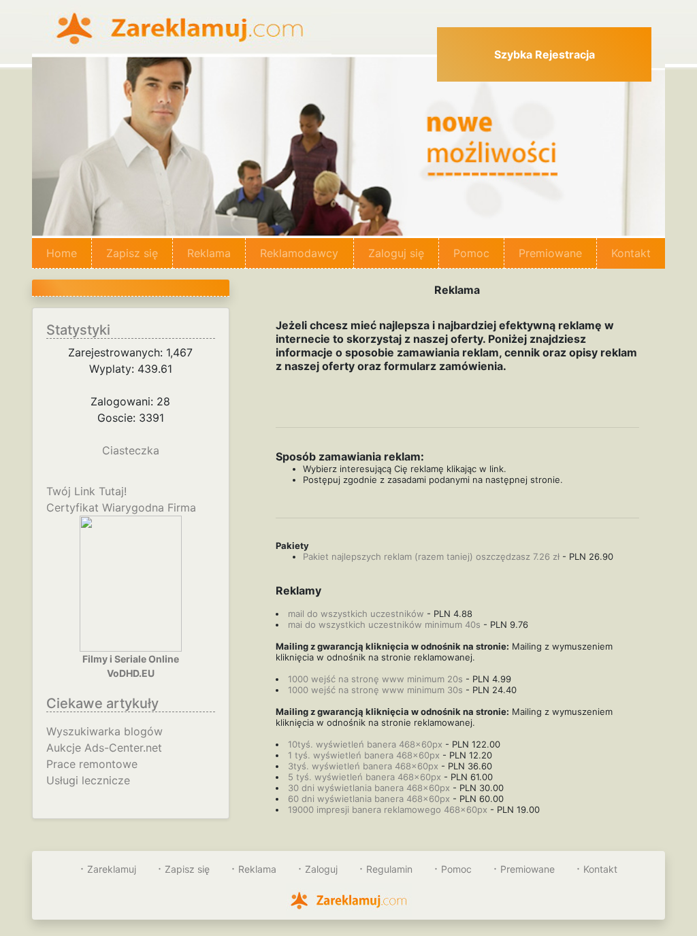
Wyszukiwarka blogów (104, 731)
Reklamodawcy (299, 253)
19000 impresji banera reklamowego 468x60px (389, 809)
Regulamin (389, 869)
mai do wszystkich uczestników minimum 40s (384, 624)
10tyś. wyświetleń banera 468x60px (365, 744)
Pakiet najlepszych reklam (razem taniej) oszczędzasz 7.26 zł (431, 556)
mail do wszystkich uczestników (356, 613)
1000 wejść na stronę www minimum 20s (375, 678)
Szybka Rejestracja (544, 54)
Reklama (209, 253)
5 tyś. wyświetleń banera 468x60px (364, 776)
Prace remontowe (91, 764)
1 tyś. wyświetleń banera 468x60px (364, 755)
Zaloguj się (396, 253)
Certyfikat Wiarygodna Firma (121, 507)
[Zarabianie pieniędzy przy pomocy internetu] (181, 26)
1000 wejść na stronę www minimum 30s (375, 689)
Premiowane (550, 253)
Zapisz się (132, 253)
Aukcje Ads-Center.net (104, 747)
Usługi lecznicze (88, 780)
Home (69, 253)
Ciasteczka (130, 450)
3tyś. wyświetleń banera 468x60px (363, 765)
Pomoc (471, 253)
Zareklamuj (111, 869)
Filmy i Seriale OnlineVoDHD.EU (130, 666)
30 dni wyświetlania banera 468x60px (369, 787)
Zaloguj (321, 869)
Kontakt (631, 253)
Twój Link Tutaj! (86, 491)
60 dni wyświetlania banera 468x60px (369, 798)
